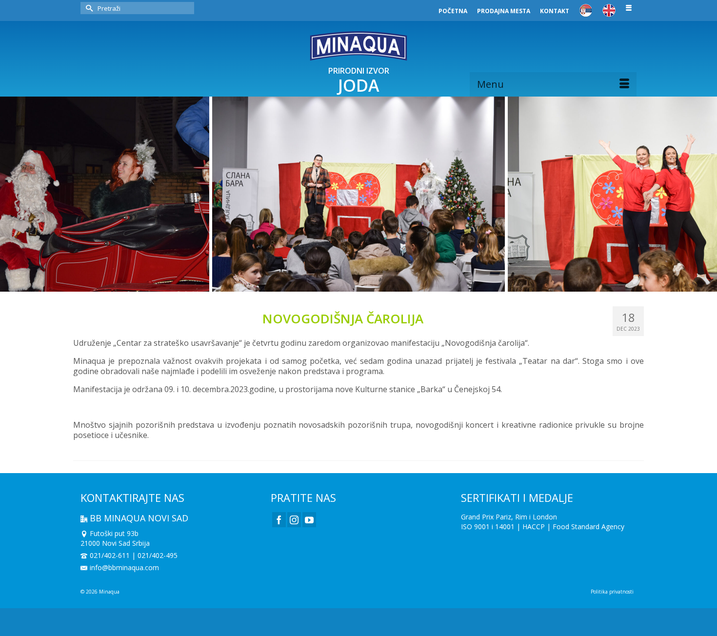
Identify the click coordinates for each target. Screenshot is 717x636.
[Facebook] (279, 519)
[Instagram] (294, 519)
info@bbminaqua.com (124, 567)
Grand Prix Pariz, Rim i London (509, 516)
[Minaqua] (358, 46)
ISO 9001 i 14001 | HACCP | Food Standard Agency (542, 526)
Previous (13, 194)
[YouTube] (309, 519)
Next (703, 194)
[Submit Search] (87, 8)
